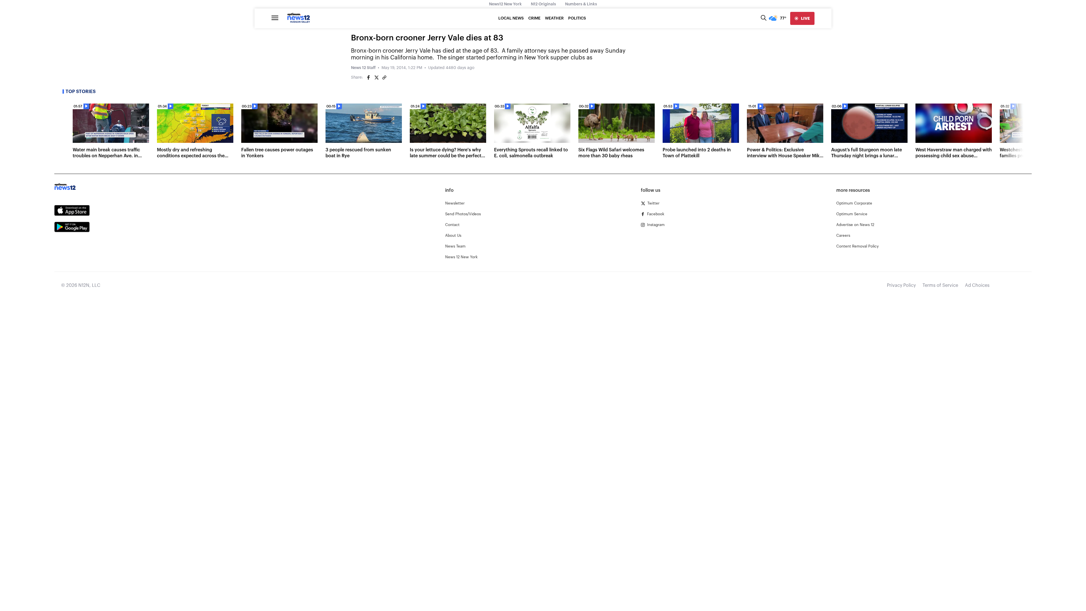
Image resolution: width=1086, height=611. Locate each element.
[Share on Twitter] (376, 77)
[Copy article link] (384, 77)
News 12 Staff (363, 68)
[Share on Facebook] (368, 77)
